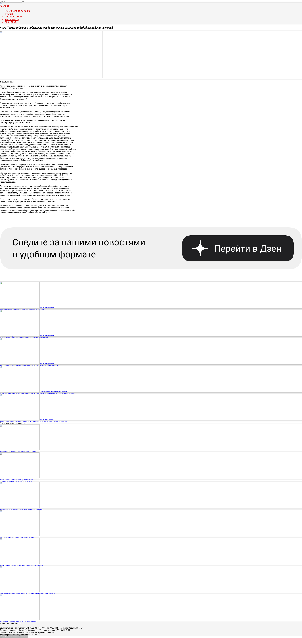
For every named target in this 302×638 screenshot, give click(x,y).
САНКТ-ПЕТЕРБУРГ (13, 16)
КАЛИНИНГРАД (12, 19)
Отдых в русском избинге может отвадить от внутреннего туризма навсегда (24, 337)
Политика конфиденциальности (40, 632)
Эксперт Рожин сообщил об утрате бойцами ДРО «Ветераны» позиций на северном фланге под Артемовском (33, 421)
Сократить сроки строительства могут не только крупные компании (22, 309)
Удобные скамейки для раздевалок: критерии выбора (16, 479)
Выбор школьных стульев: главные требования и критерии (18, 451)
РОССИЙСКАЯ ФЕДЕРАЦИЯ (17, 11)
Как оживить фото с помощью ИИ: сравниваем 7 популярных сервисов (21, 565)
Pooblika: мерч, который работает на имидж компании (17, 537)
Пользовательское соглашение (12, 632)
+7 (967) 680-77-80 (63, 630)
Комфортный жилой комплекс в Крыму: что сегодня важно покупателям (22, 509)
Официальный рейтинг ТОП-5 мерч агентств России (16, 481)
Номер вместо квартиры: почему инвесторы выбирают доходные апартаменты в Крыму (27, 593)
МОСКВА (9, 13)
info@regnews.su (31, 630)
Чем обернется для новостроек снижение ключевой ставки (18, 621)
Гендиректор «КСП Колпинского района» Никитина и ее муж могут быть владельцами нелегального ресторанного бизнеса (37, 393)
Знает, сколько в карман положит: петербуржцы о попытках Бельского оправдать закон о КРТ (29, 365)
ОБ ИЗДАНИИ (11, 22)
